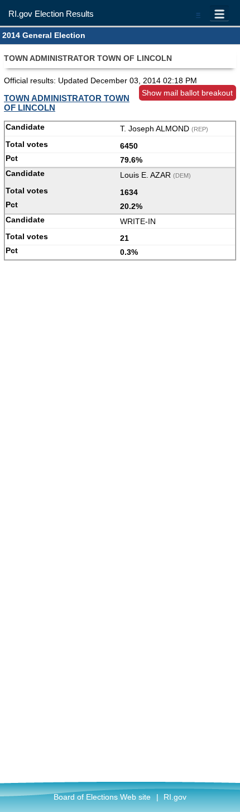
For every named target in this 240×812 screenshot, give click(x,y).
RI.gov (175, 796)
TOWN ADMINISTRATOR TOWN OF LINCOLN (66, 102)
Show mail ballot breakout (187, 92)
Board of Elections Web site (102, 796)
